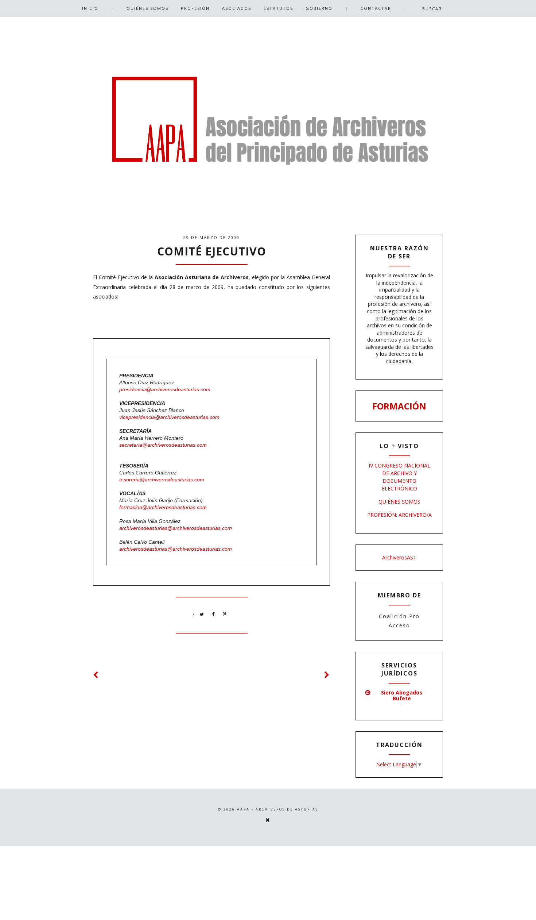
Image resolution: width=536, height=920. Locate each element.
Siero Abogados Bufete (401, 695)
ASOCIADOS (236, 8)
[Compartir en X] (202, 614)
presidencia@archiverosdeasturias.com (164, 389)
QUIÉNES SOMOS (147, 8)
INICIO (90, 8)
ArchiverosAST (399, 557)
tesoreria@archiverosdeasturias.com (161, 479)
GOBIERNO (319, 8)
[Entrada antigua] (327, 675)
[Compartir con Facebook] (213, 614)
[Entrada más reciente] (96, 675)
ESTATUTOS (278, 8)
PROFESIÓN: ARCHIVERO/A (399, 514)
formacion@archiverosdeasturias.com (163, 507)
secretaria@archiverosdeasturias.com (163, 445)
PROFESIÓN (195, 8)
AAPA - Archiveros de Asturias (277, 809)
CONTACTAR (376, 8)
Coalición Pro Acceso (399, 621)
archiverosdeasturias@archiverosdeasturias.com (176, 528)
